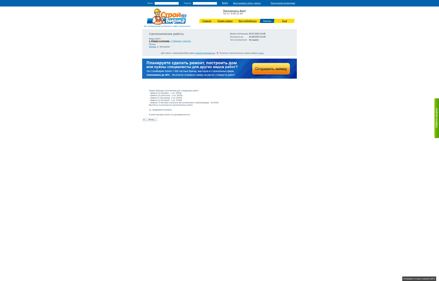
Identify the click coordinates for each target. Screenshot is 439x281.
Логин (150, 3)
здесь (261, 53)
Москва (152, 47)
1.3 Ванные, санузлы (180, 41)
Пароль (187, 3)
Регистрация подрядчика (283, 3)
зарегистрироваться (205, 53)
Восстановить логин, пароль (247, 3)
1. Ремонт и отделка (159, 41)
